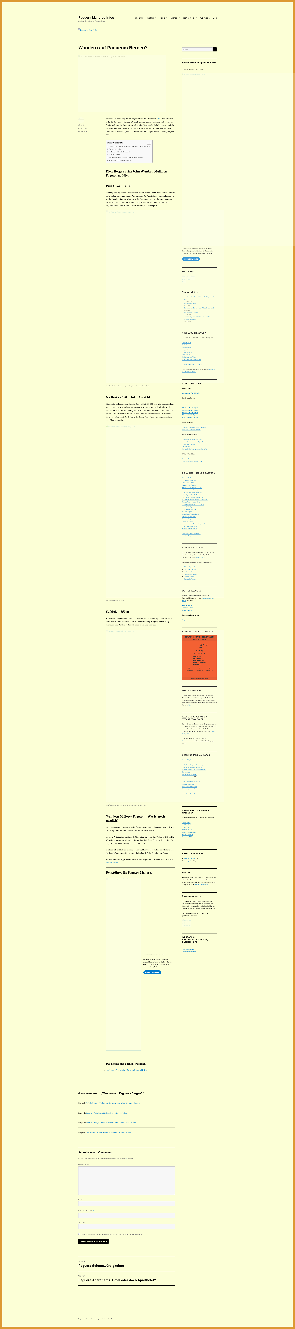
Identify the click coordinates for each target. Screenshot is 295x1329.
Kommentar (84, 1164)
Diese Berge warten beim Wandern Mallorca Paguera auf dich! (129, 146)
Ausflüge (150, 17)
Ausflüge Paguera (189, 858)
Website (82, 1222)
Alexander (81, 125)
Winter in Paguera (187, 610)
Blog (215, 17)
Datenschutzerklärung (189, 952)
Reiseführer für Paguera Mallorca (120, 160)
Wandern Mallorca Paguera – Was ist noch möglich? (126, 157)
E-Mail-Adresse (86, 1211)
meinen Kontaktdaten (201, 885)
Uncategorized (83, 131)
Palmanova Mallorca (188, 837)
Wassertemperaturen (188, 605)
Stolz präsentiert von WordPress (104, 1319)
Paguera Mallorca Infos (96, 17)
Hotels (162, 17)
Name (81, 1199)
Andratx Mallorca (187, 830)
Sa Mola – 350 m (114, 154)
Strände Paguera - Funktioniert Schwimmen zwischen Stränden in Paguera (113, 1103)
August (184, 620)
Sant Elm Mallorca (188, 825)
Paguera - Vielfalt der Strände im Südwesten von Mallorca (107, 1113)
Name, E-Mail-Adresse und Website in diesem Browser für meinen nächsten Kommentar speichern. (111, 1234)
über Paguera (188, 17)
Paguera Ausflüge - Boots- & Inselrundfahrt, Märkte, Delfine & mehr (111, 1122)
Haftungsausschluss (188, 949)
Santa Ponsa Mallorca (189, 832)
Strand (159, 118)
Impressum (185, 947)
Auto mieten (205, 17)
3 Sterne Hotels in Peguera (190, 412)
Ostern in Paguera (187, 608)
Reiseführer (138, 17)
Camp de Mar (186, 822)
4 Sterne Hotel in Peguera (190, 410)
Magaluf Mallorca (187, 834)
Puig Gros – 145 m (115, 149)
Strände (174, 17)
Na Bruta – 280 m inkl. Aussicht (119, 152)
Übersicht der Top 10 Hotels (190, 393)
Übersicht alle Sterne (188, 403)
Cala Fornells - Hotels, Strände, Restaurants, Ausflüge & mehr (108, 1132)
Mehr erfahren (152, 972)
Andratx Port (186, 827)
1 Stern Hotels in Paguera (190, 417)
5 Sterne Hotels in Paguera (190, 408)
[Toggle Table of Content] (147, 143)
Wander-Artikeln (112, 862)
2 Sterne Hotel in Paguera (190, 415)
